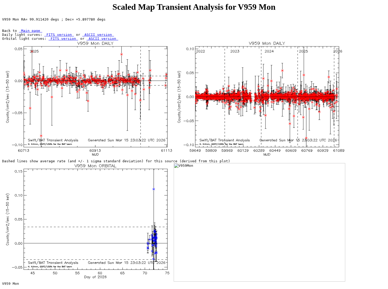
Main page (30, 31)
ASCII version (98, 35)
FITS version (59, 35)
